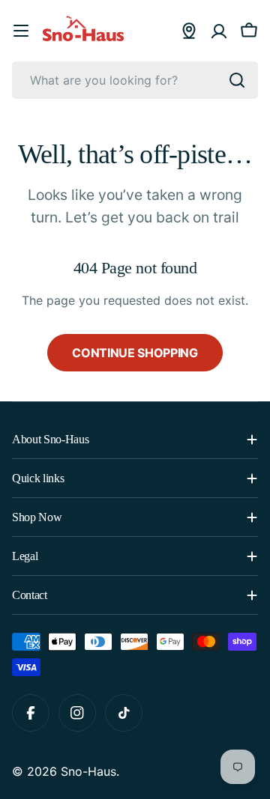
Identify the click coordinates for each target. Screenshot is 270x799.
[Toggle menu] (21, 31)
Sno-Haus (88, 771)
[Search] (237, 80)
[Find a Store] (189, 31)
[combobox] (135, 80)
